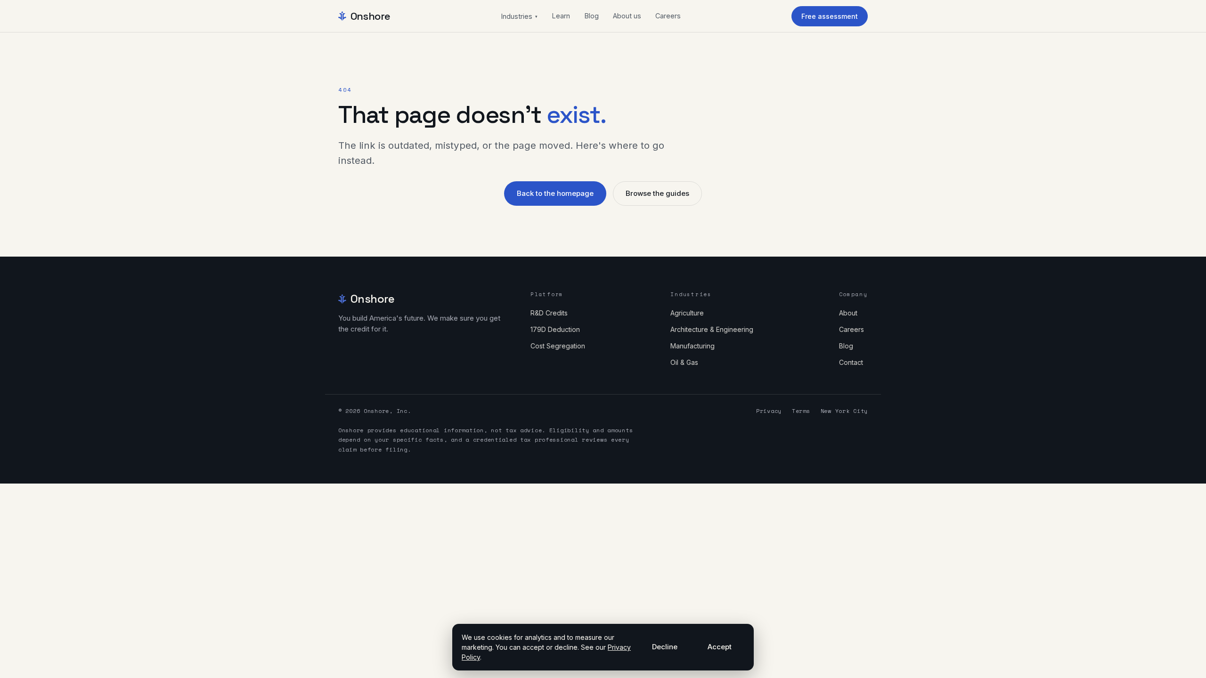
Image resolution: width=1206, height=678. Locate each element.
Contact (851, 362)
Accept (720, 646)
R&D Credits (549, 313)
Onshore (370, 16)
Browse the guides (657, 193)
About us (627, 16)
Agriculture (687, 313)
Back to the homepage (555, 193)
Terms (801, 411)
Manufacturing (692, 346)
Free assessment (829, 16)
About (848, 313)
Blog (591, 16)
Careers (668, 16)
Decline (664, 646)
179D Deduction (555, 329)
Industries (519, 16)
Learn (561, 16)
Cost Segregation (557, 346)
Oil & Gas (684, 362)
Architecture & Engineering (711, 329)
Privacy (769, 411)
